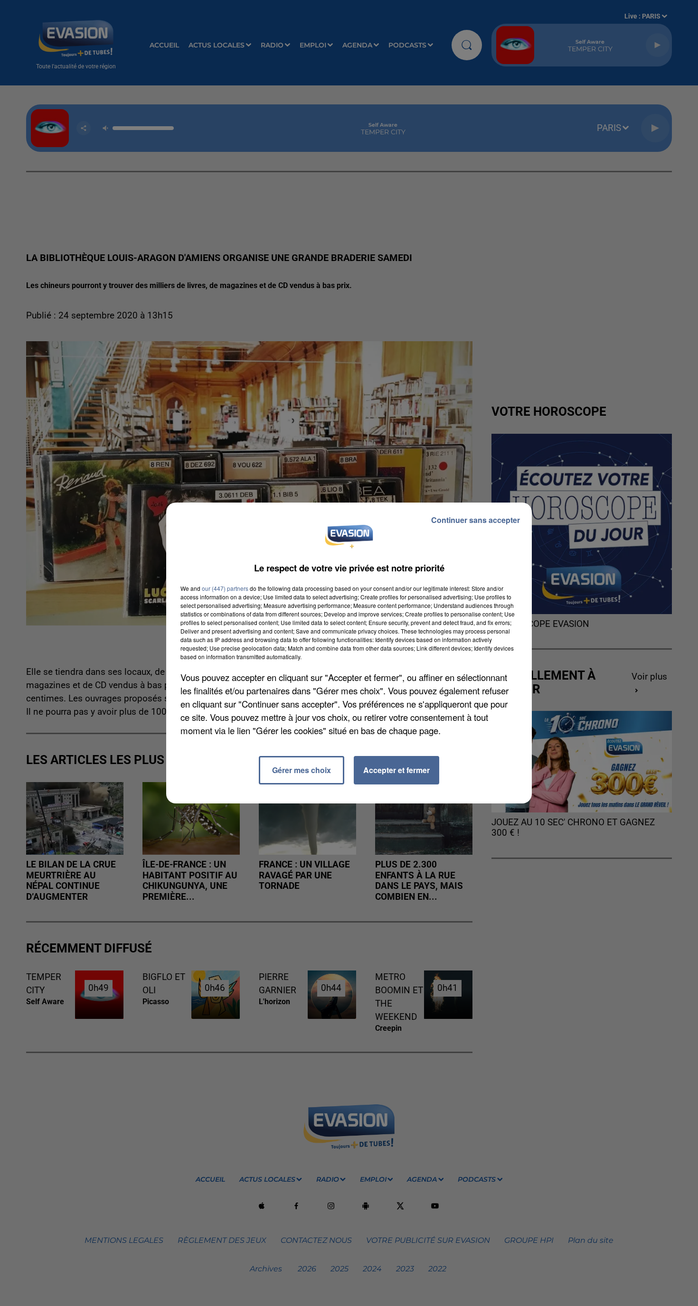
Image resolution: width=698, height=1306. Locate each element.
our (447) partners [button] (225, 588)
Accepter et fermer (396, 770)
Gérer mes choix (301, 770)
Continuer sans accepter (475, 519)
